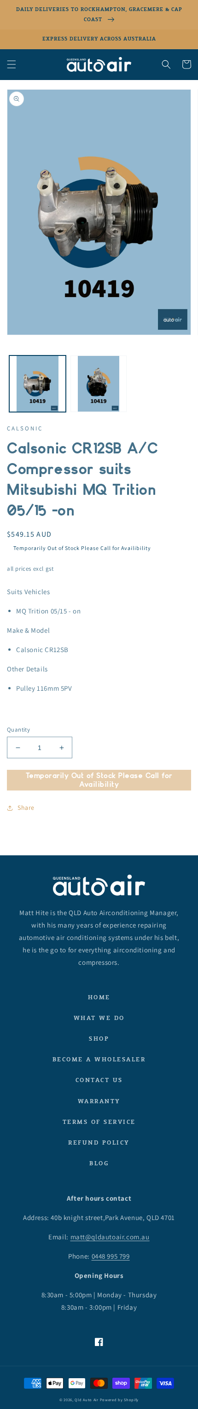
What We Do (99, 1018)
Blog (99, 1163)
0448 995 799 (111, 1256)
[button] (11, 64)
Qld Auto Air (86, 1399)
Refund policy (99, 1142)
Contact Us (99, 1080)
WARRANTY (99, 1101)
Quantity (18, 729)
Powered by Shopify (119, 1399)
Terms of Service (99, 1122)
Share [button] (26, 807)
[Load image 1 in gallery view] (37, 383)
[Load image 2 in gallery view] (98, 383)
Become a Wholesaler (99, 1059)
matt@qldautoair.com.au (110, 1236)
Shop (99, 1038)
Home (99, 997)
